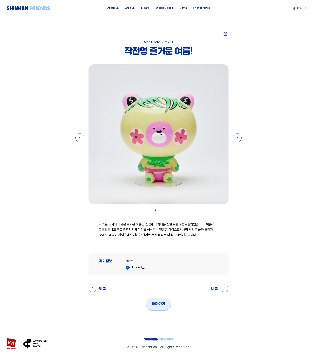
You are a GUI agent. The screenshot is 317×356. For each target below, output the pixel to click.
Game (183, 7)
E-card (145, 7)
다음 (214, 288)
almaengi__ (137, 267)
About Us (113, 7)
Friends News (201, 7)
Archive (130, 7)
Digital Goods (164, 7)
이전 (102, 288)
